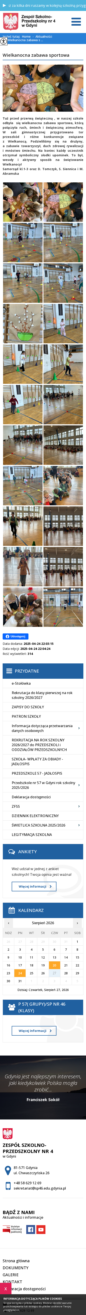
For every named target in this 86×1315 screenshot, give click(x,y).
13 (54, 957)
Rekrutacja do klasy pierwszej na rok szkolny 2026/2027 (42, 695)
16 (8, 965)
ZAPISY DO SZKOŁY (28, 707)
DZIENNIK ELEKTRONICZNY (35, 815)
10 (20, 957)
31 (20, 981)
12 (43, 957)
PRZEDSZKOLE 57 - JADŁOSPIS (37, 773)
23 (8, 973)
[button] (4, 5)
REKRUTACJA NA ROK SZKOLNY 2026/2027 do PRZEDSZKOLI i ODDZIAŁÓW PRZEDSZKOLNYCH (39, 745)
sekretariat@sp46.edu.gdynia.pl (40, 1188)
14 (66, 957)
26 (43, 973)
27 (54, 973)
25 (31, 973)
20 (54, 965)
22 (77, 965)
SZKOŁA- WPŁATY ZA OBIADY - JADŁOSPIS (37, 761)
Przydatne (27, 671)
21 (66, 965)
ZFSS (16, 806)
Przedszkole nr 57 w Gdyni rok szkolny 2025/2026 (43, 785)
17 (20, 965)
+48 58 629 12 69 (27, 1183)
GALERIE (11, 1274)
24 (20, 973)
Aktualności (42, 37)
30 (8, 981)
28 (66, 973)
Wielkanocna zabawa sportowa (36, 55)
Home (26, 36)
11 (31, 957)
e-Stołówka (21, 683)
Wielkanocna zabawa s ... (23, 40)
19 (43, 965)
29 (77, 973)
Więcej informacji (32, 886)
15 (77, 957)
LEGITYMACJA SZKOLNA (32, 834)
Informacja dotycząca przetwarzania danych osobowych (42, 728)
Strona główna (16, 1260)
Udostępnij (18, 636)
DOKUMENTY (15, 1267)
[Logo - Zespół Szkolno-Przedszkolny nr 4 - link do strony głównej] (29, 22)
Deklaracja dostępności (31, 797)
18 (31, 965)
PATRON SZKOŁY (26, 716)
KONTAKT (12, 1281)
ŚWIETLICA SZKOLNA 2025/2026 (38, 825)
